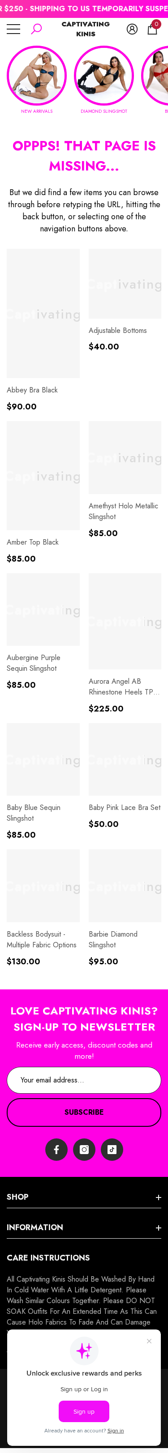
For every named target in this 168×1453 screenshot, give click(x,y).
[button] (36, 29)
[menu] (13, 29)
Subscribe (84, 1112)
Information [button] (35, 1227)
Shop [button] (18, 1197)
